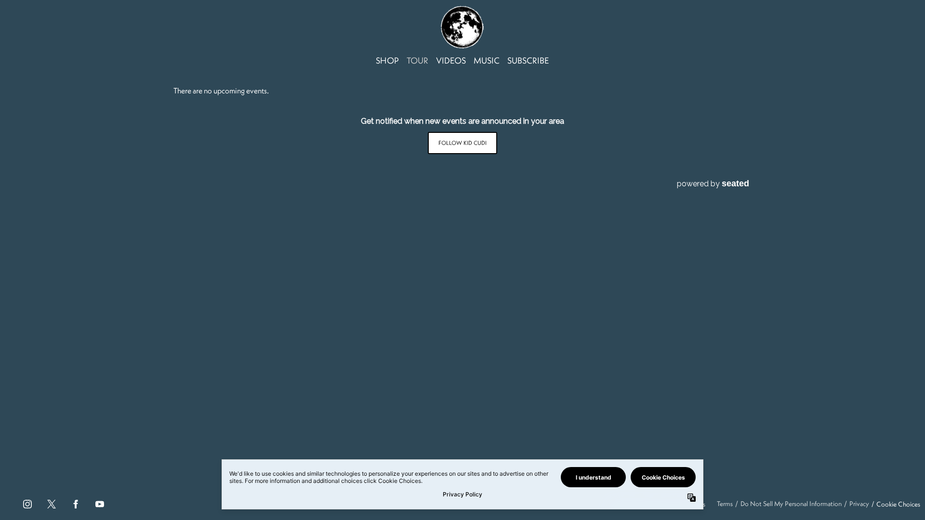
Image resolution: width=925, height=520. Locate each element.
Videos (451, 60)
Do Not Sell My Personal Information (791, 503)
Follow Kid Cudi (462, 142)
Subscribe (528, 60)
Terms (725, 503)
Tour (417, 60)
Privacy (859, 503)
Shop (387, 60)
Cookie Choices (898, 504)
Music (487, 60)
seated (735, 183)
